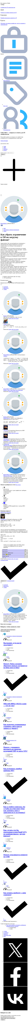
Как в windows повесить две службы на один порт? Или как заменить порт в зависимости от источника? (14, 809)
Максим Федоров (7, 445)
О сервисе (5, 932)
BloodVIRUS (4, 223)
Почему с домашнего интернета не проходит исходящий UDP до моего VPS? (15, 749)
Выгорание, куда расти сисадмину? (12, 644)
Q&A (4, 147)
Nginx (4, 231)
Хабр (4, 146)
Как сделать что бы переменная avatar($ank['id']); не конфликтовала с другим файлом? (15, 833)
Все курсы (18, 484)
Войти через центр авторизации (8, 629)
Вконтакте (6, 288)
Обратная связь (7, 935)
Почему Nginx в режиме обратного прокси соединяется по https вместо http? (15, 666)
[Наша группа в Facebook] (15, 985)
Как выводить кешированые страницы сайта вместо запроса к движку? (14, 726)
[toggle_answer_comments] (4, 560)
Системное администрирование (11, 229)
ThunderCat (3, 519)
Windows (8, 799)
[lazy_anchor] (15, 652)
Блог (4, 936)
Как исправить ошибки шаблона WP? (12, 769)
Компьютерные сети (11, 740)
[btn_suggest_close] (3, 154)
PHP (4, 228)
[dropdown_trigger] (1, 284)
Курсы (5, 150)
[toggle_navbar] (1, 195)
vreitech (5, 324)
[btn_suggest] (1, 156)
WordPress (8, 717)
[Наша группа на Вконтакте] (15, 1010)
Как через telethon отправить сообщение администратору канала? (16, 925)
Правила (5, 934)
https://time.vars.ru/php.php (16, 390)
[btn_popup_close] (3, 1019)
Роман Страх (6, 390)
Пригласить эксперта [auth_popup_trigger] (6, 512)
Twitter (5, 289)
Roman (5, 315)
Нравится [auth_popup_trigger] (3, 580)
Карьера (5, 149)
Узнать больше (4, 140)
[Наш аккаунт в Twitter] (15, 961)
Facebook (5, 286)
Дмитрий (5, 430)
